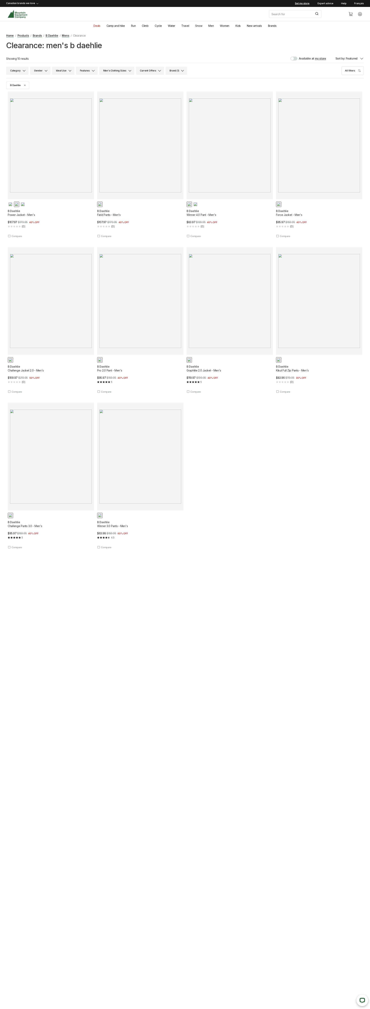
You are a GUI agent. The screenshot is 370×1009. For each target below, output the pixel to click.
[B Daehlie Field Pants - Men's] (140, 164)
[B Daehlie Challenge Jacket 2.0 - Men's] (51, 320)
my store (320, 58)
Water (171, 25)
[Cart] (351, 14)
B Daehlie (52, 35)
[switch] (302, 58)
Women (224, 25)
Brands (272, 25)
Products (23, 35)
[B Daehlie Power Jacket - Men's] (51, 164)
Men (211, 25)
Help (343, 3)
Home (10, 35)
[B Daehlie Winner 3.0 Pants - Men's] (140, 476)
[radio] (10, 204)
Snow (198, 25)
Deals (96, 25)
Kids (238, 25)
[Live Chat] (362, 1000)
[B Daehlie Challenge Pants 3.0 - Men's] (51, 476)
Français (359, 3)
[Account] (360, 14)
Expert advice (325, 3)
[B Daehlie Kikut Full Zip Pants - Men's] (319, 320)
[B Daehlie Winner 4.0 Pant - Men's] (230, 164)
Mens (65, 35)
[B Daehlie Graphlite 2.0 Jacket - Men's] (230, 320)
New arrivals (254, 25)
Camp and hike (116, 25)
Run (133, 25)
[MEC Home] (17, 14)
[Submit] (316, 14)
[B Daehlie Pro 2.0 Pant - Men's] (140, 320)
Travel (185, 25)
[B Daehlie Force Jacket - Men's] (319, 164)
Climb (145, 25)
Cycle (158, 25)
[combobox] (305, 14)
